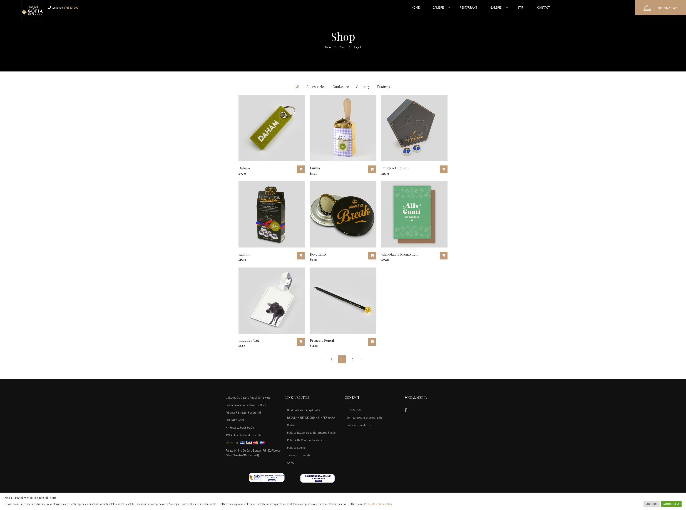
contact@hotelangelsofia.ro (365, 417)
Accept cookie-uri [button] (671, 503)
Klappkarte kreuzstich (399, 254)
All (297, 86)
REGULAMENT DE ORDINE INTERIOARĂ (311, 417)
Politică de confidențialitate (304, 440)
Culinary (363, 86)
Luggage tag (248, 340)
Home (328, 47)
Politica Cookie (296, 447)
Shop (342, 47)
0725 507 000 (355, 410)
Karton (244, 254)
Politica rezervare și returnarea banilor (312, 432)
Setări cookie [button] (651, 503)
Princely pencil (322, 340)
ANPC (290, 462)
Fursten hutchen (395, 167)
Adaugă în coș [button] (301, 169)
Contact (292, 425)
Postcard (384, 86)
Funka (315, 167)
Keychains (318, 254)
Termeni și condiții (298, 455)
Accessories (315, 86)
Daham (244, 167)
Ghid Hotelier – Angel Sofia (303, 410)
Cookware (340, 86)
